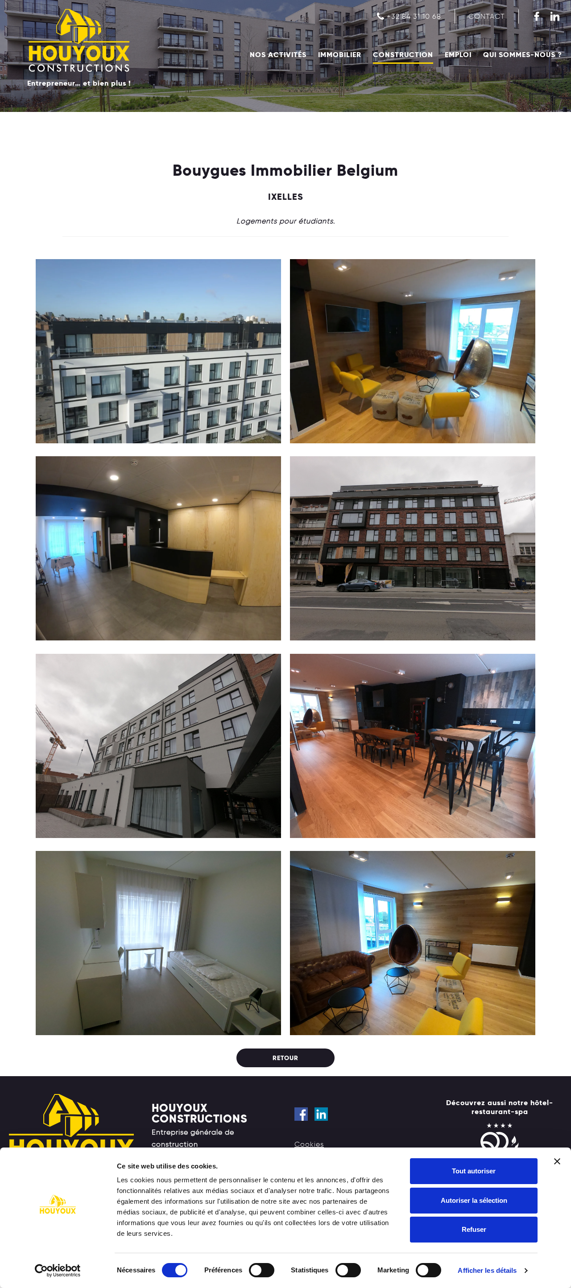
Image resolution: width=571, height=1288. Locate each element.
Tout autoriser (474, 1171)
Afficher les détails (487, 1270)
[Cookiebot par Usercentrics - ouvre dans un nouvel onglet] (58, 1270)
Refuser (474, 1229)
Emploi (458, 54)
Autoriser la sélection (474, 1200)
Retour (285, 1058)
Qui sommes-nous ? (522, 54)
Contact (486, 16)
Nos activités (278, 54)
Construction (403, 54)
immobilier (339, 54)
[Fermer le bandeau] (557, 1161)
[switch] (261, 1270)
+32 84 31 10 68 (414, 16)
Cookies (309, 1144)
